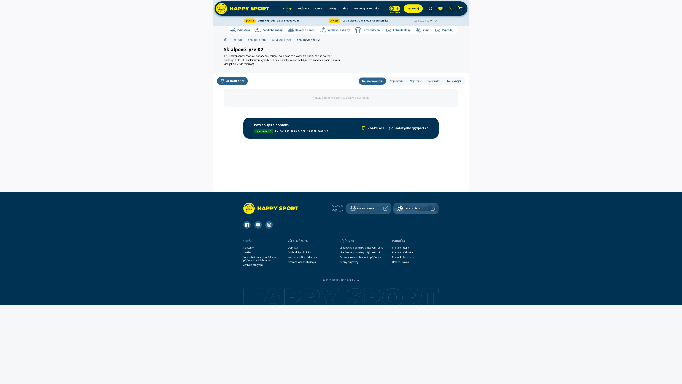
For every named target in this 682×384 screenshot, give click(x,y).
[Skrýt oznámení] (436, 20)
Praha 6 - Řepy (400, 247)
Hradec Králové (401, 262)
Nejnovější (396, 81)
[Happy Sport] (242, 8)
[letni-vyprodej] (403, 49)
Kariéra (247, 252)
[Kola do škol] (368, 208)
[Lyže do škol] (416, 208)
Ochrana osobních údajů (302, 262)
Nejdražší (434, 81)
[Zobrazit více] (285, 21)
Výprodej (447, 30)
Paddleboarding (272, 30)
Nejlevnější (454, 81)
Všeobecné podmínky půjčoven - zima (361, 247)
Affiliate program (253, 264)
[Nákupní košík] (460, 8)
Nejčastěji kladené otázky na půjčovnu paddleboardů (259, 258)
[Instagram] (269, 225)
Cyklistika (243, 30)
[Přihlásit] (450, 8)
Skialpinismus (257, 39)
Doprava (293, 247)
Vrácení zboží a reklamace (303, 257)
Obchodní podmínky (299, 252)
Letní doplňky (401, 30)
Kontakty (248, 247)
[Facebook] (247, 225)
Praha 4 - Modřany (403, 257)
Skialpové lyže (281, 39)
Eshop (238, 39)
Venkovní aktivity (338, 30)
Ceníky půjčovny (349, 262)
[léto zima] (394, 8)
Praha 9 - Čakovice (402, 252)
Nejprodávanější (372, 81)
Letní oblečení (371, 30)
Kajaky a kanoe (305, 30)
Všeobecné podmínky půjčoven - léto (361, 252)
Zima (425, 30)
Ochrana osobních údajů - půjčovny (360, 257)
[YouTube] (258, 225)
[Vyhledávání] (430, 8)
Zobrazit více (421, 20)
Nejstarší (415, 81)
